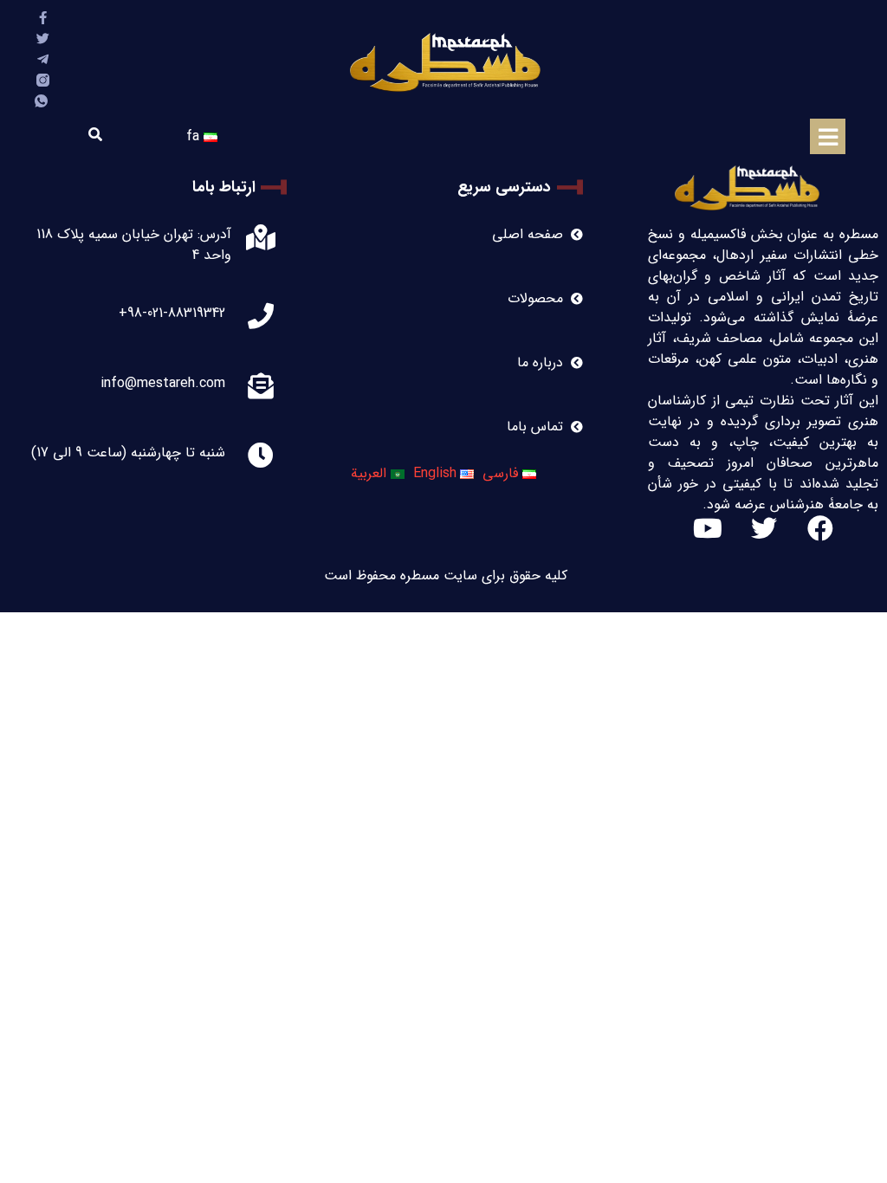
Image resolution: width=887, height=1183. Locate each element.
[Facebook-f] (42, 17)
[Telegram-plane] (42, 59)
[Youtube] (708, 528)
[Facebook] (820, 528)
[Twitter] (42, 38)
